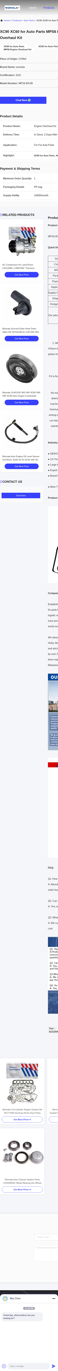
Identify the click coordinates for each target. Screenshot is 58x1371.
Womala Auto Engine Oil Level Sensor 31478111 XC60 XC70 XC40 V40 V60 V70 (20, 459)
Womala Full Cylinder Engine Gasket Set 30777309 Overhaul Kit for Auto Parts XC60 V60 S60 (22, 1111)
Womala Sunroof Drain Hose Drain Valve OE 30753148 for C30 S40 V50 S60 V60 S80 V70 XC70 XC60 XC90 (20, 332)
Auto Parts (29, 20)
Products (48, 7)
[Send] (53, 1366)
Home (33, 7)
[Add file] (4, 1366)
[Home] (12, 7)
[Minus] (54, 1298)
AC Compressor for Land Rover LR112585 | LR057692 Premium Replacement (18, 268)
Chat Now (21, 100)
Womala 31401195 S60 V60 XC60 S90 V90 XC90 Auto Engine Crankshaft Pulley (21, 395)
